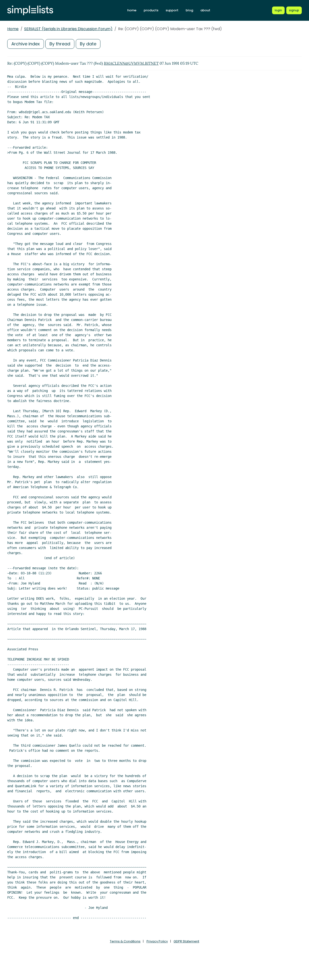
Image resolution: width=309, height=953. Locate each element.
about (205, 10)
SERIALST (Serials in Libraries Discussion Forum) (68, 29)
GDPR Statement (186, 941)
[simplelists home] (30, 10)
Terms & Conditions (125, 941)
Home (13, 29)
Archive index (25, 44)
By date (88, 44)
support (172, 10)
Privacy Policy (157, 941)
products (151, 10)
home (131, 10)
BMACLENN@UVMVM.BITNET (131, 63)
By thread (59, 44)
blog (189, 10)
